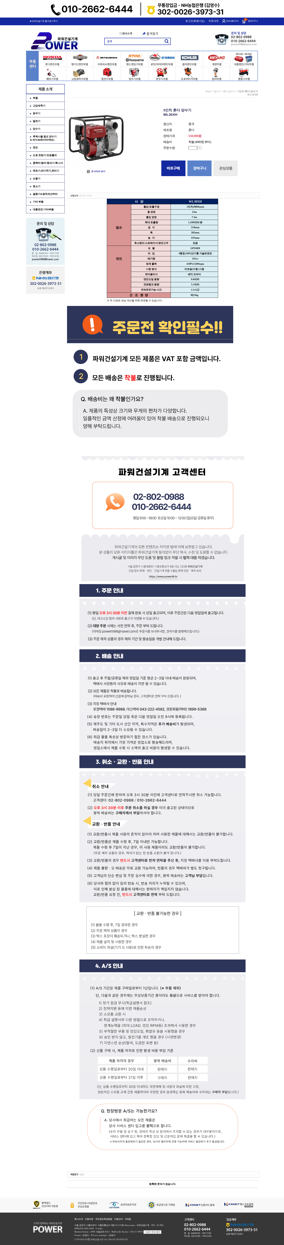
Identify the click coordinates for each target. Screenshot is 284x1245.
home (208, 91)
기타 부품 (38, 201)
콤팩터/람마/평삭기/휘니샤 (48, 162)
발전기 (36, 121)
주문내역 (213, 20)
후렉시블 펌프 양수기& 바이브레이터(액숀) (43, 138)
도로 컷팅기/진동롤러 (45, 155)
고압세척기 (39, 105)
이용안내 (118, 1219)
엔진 (35, 147)
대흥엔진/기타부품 (43, 209)
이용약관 (89, 1219)
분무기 (36, 113)
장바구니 (253, 20)
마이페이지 (232, 20)
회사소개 (78, 1219)
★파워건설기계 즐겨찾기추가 (44, 21)
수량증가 (200, 147)
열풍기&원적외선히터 (45, 194)
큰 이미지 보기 (98, 171)
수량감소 (200, 148)
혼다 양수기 (229, 91)
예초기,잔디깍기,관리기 (46, 170)
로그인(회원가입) (195, 20)
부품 (35, 97)
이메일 (128, 1219)
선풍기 (36, 178)
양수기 (36, 128)
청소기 (36, 186)
